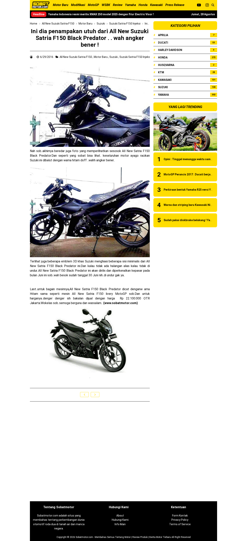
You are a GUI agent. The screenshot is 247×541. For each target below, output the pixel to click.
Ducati (163, 42)
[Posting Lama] (95, 394)
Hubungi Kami (120, 519)
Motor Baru (101, 56)
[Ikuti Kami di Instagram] (207, 5)
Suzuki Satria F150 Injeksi (135, 56)
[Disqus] (90, 451)
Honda (162, 57)
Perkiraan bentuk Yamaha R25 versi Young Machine (196, 189)
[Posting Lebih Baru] (84, 394)
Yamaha (163, 94)
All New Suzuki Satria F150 (76, 56)
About (120, 515)
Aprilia (163, 35)
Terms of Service (180, 524)
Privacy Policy (179, 519)
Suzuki (113, 56)
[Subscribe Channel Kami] (199, 5)
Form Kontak (180, 515)
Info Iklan (120, 524)
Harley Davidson (170, 50)
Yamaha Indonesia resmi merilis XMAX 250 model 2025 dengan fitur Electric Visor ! (101, 14)
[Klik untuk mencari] (213, 5)
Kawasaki (165, 79)
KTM (161, 72)
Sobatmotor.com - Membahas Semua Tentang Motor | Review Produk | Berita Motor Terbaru (123, 537)
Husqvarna (166, 65)
